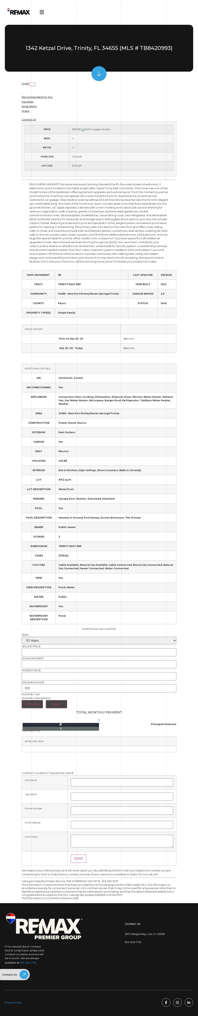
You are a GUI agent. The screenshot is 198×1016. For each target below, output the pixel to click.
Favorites (27, 101)
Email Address (32, 822)
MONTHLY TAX (31, 694)
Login (25, 83)
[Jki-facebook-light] (166, 1002)
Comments (31, 837)
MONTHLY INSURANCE (36, 698)
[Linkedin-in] (189, 1002)
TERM (25, 635)
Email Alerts (29, 106)
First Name (31, 780)
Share (25, 110)
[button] (42, 12)
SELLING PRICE (31, 646)
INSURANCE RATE (33, 682)
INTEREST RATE (31, 670)
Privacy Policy (13, 1002)
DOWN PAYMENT (33, 658)
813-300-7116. (28, 962)
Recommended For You (37, 97)
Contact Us (29, 119)
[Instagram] (177, 1002)
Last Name (31, 794)
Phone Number (33, 808)
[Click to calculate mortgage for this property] (96, 129)
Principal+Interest (163, 724)
